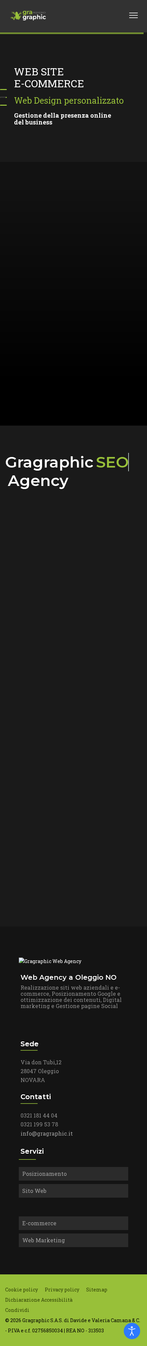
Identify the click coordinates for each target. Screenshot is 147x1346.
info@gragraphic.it (47, 1133)
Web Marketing (43, 1240)
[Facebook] (98, 15)
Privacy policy (62, 1289)
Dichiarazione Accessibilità (38, 1300)
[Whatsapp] (120, 15)
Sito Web (34, 1190)
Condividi (17, 1310)
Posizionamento (44, 1173)
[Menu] (133, 15)
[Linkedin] (105, 15)
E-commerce (39, 1223)
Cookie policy (21, 1289)
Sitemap (96, 1289)
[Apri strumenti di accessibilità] (132, 1331)
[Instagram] (113, 15)
